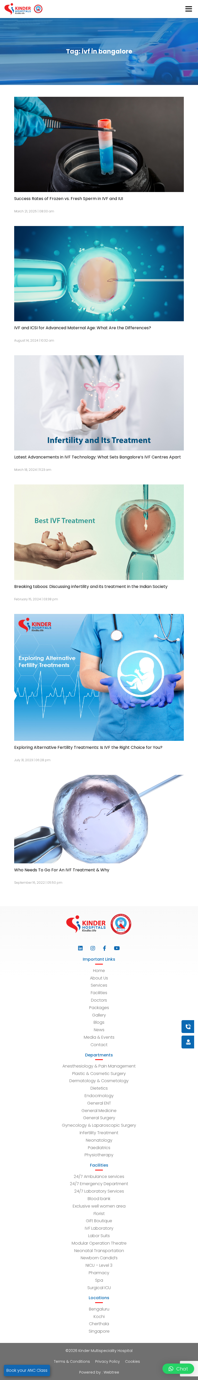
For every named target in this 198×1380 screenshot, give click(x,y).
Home (99, 971)
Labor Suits (99, 1236)
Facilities (99, 993)
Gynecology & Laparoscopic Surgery (99, 1125)
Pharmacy (99, 1273)
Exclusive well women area (99, 1206)
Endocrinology (99, 1096)
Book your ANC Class (26, 1370)
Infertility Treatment (99, 1133)
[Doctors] (171, 1042)
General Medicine (99, 1111)
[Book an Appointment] (157, 1026)
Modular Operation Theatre (99, 1243)
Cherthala (99, 1324)
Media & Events (99, 1037)
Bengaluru (99, 1309)
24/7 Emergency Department (99, 1184)
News (99, 1030)
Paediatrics (99, 1148)
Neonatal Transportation (99, 1251)
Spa (99, 1280)
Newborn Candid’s (99, 1258)
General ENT (99, 1103)
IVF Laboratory (99, 1228)
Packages (99, 1008)
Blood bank (99, 1199)
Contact (99, 1045)
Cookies (132, 1361)
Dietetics (99, 1088)
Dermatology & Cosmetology (99, 1081)
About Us (99, 978)
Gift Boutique (99, 1221)
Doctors (99, 1000)
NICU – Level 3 (99, 1265)
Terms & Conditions (72, 1361)
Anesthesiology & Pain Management (99, 1066)
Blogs (99, 1022)
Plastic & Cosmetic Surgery (99, 1074)
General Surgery (99, 1118)
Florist (99, 1214)
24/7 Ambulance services (99, 1176)
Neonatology (99, 1140)
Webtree (111, 1372)
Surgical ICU (99, 1288)
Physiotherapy (99, 1155)
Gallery (99, 1015)
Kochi (99, 1317)
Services (99, 985)
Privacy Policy (107, 1361)
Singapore (99, 1331)
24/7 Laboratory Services (99, 1191)
